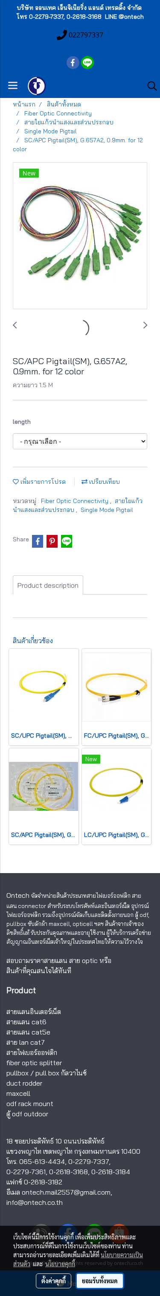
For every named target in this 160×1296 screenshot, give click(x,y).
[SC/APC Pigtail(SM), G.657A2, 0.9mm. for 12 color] (80, 236)
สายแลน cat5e (28, 1032)
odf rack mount (29, 1103)
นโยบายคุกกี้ (60, 1263)
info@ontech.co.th (34, 1202)
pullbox (17, 1073)
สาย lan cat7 (25, 1042)
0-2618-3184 (110, 1171)
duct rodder (24, 1083)
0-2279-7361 (26, 1171)
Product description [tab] (48, 585)
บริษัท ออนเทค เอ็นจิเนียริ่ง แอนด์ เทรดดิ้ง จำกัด (79, 7)
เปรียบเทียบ (103, 482)
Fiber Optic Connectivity (75, 501)
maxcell (18, 1093)
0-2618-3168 (68, 1171)
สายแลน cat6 (26, 1021)
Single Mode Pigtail (107, 510)
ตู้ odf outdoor (27, 1113)
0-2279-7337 (88, 1161)
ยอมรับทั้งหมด (100, 1281)
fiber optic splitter (34, 1062)
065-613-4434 (42, 1161)
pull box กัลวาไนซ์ (61, 1073)
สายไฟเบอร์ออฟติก (31, 1052)
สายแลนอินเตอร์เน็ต (33, 1011)
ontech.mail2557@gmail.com (66, 1192)
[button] (149, 86)
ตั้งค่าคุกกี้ (53, 1281)
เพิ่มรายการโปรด (42, 482)
